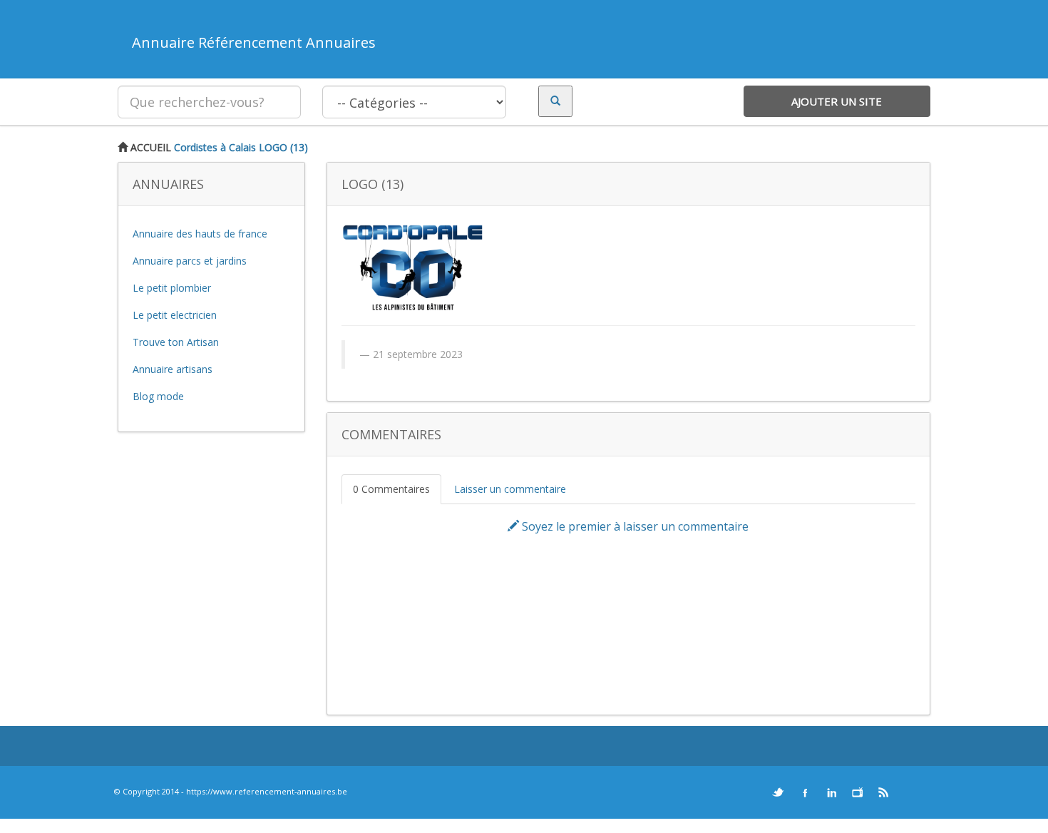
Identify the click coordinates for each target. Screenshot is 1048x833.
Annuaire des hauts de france (200, 233)
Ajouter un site (836, 101)
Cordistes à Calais (215, 147)
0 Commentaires (391, 489)
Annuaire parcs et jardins (190, 260)
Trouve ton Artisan (176, 342)
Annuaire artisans (172, 369)
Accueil (149, 147)
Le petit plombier (172, 288)
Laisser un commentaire (510, 489)
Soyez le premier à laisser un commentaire (634, 526)
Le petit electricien (175, 315)
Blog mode (158, 396)
